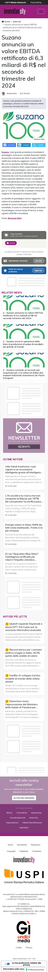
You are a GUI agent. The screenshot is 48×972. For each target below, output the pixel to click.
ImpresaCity (36, 812)
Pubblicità (23, 851)
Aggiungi (38, 270)
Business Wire (12, 93)
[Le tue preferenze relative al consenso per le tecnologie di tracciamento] (35, 969)
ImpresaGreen (12, 822)
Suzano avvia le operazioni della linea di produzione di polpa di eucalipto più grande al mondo (23, 344)
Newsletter (22, 845)
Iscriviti (39, 261)
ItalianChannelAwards (32, 822)
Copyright (11, 851)
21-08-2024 (26, 93)
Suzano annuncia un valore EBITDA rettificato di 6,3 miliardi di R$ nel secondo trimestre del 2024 (23, 315)
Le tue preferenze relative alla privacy (26, 964)
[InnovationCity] (14, 11)
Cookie (19, 947)
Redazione (35, 845)
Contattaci (36, 851)
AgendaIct (24, 827)
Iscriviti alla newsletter (24, 798)
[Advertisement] (25, 769)
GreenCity (33, 817)
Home (7, 21)
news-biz (17, 21)
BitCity (9, 812)
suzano (12, 243)
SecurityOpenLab (17, 817)
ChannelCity (35, 2)
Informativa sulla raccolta (15, 969)
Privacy (29, 947)
